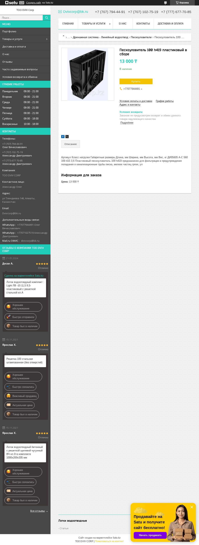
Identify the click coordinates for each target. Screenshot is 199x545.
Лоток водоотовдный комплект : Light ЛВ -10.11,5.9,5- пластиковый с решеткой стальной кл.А (25, 287)
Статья (64, 528)
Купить (136, 81)
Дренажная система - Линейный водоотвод (100, 37)
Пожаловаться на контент (109, 541)
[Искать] (47, 18)
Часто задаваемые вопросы (20, 69)
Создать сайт (33, 2)
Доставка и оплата (14, 46)
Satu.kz (116, 537)
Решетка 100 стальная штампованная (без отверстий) (24, 360)
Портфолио (9, 31)
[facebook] (63, 137)
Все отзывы (37, 511)
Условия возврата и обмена (19, 77)
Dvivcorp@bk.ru (11, 213)
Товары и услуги (12, 39)
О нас (5, 54)
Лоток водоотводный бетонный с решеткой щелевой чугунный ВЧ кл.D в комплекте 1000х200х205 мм (24, 452)
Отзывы (7, 61)
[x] (67, 137)
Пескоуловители (141, 37)
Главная (68, 23)
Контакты (143, 23)
